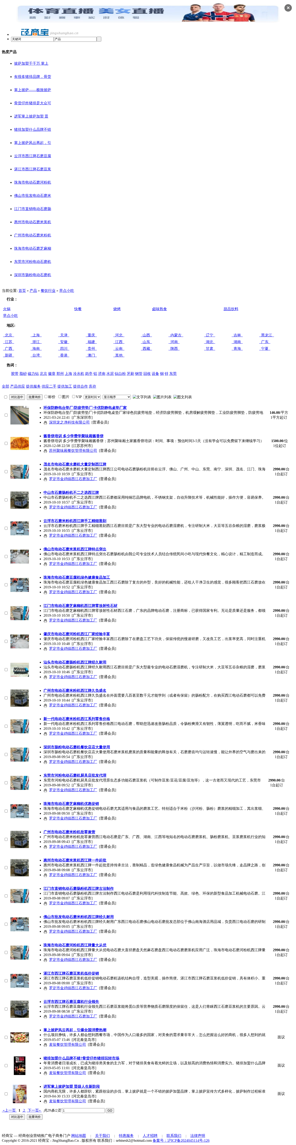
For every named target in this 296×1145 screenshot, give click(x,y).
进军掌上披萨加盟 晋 (31, 116)
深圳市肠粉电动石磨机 (32, 275)
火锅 (6, 309)
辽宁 (209, 335)
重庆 (91, 335)
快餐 (78, 309)
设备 (155, 374)
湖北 (209, 342)
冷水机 (78, 374)
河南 (174, 342)
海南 (36, 349)
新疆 (8, 355)
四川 (63, 349)
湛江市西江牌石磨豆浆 (32, 169)
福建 (91, 342)
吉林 (237, 335)
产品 (33, 291)
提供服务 (33, 386)
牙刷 (130, 374)
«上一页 (9, 1110)
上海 (36, 335)
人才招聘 (150, 1136)
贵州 (91, 349)
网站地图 (78, 1136)
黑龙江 (266, 335)
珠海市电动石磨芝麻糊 (32, 248)
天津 (63, 335)
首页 (22, 291)
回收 (147, 374)
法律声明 (197, 1136)
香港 (63, 355)
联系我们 (173, 1136)
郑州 (60, 374)
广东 (264, 342)
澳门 (91, 355)
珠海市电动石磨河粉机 (32, 182)
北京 (8, 335)
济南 (101, 374)
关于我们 (102, 1136)
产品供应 (17, 386)
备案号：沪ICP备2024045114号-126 (181, 1140)
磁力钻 (33, 374)
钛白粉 (120, 374)
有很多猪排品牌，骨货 (32, 77)
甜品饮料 (231, 309)
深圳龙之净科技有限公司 (69, 422)
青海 (237, 349)
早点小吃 (66, 291)
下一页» (34, 1110)
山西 (146, 335)
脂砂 (23, 374)
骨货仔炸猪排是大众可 (32, 103)
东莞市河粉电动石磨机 (32, 262)
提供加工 (64, 386)
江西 (118, 342)
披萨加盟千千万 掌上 (31, 63)
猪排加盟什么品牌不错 (32, 129)
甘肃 (209, 349)
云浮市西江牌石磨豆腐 (32, 156)
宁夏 (264, 349)
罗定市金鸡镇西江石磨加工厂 (73, 479)
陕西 (174, 349)
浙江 (36, 342)
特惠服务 (126, 1136)
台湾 (36, 355)
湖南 (237, 342)
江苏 (8, 342)
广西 (8, 349)
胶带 (14, 374)
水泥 (110, 374)
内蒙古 (176, 335)
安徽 (63, 342)
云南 (118, 349)
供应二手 (49, 386)
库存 (92, 386)
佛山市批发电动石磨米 (32, 196)
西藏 (146, 349)
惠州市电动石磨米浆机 (32, 222)
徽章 (52, 374)
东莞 (173, 374)
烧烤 (117, 309)
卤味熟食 (159, 309)
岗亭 (88, 374)
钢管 (138, 374)
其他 (118, 355)
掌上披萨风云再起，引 (32, 143)
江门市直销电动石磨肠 (32, 209)
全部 (5, 386)
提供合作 (80, 386)
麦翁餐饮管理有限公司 (67, 1044)
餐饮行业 (48, 291)
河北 (118, 335)
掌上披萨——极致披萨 (32, 90)
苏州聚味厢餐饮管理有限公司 (73, 451)
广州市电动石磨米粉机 (32, 235)
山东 (146, 342)
